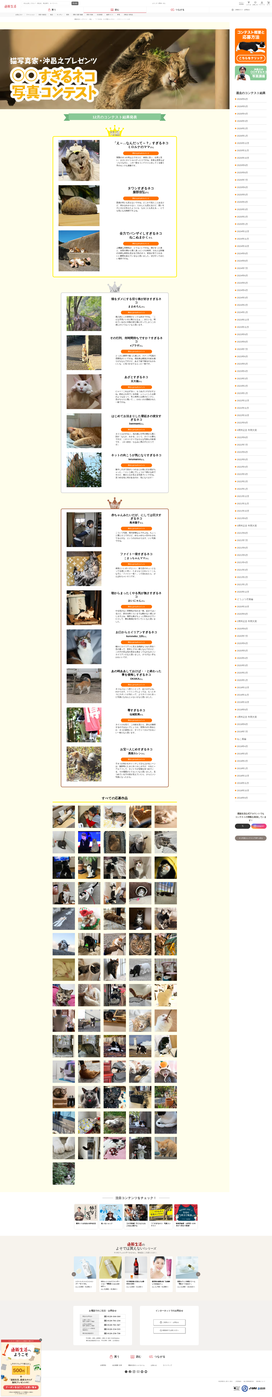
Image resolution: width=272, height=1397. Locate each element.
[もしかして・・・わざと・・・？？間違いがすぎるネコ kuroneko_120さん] (140, 1071)
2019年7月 (242, 731)
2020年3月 (242, 665)
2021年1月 (242, 584)
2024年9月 (242, 253)
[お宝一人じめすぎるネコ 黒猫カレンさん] (84, 764)
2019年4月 (242, 746)
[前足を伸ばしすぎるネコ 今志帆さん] (166, 842)
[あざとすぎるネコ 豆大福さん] (84, 391)
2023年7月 (242, 349)
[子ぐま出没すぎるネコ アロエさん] (166, 919)
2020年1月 (242, 680)
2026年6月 (242, 99)
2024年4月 (242, 290)
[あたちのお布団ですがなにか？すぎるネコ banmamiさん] (89, 1122)
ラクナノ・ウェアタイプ (160, 1281)
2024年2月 (242, 305)
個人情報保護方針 (249, 1381)
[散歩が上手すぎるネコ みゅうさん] (89, 893)
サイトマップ (167, 1365)
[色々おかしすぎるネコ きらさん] (89, 970)
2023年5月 (242, 364)
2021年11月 (243, 503)
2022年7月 (242, 444)
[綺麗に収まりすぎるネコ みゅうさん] (166, 893)
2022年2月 (242, 481)
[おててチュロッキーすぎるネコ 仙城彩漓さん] (166, 1122)
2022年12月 (243, 400)
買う (54, 10)
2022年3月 (242, 474)
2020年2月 (242, 672)
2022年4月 (242, 467)
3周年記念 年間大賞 (247, 525)
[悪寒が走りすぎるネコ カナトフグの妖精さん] (64, 1046)
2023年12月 (243, 319)
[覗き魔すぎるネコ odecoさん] (64, 842)
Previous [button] (74, 1274)
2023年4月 (242, 371)
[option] (85, 1274)
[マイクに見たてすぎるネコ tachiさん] (166, 1046)
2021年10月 (243, 511)
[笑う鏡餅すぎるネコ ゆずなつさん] (166, 1071)
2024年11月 (243, 239)
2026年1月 (242, 136)
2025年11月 (243, 150)
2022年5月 (242, 459)
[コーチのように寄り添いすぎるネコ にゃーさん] (89, 842)
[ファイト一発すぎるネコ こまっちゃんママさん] (84, 568)
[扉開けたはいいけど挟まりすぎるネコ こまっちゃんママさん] (115, 1020)
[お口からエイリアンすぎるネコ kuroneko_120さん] (84, 646)
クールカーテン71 (132, 1281)
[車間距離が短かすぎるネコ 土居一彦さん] (140, 970)
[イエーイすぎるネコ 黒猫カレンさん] (115, 1122)
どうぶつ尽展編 (245, 599)
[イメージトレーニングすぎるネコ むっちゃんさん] (64, 868)
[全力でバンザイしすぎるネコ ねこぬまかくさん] (79, 250)
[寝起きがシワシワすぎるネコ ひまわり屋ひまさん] (64, 995)
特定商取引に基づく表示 (225, 1381)
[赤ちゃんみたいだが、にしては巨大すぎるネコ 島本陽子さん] (84, 529)
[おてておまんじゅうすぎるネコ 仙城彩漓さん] (64, 1148)
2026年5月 (242, 106)
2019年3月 (242, 753)
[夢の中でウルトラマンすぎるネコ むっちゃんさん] (115, 868)
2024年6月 (242, 275)
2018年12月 (243, 775)
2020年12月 (243, 592)
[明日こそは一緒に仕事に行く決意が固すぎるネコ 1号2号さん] (115, 1071)
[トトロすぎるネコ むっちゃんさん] (89, 868)
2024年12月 (243, 231)
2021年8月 (242, 533)
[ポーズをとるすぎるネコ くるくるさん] (64, 893)
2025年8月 (242, 172)
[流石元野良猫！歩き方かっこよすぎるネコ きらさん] (115, 970)
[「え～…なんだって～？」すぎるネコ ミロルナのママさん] (79, 160)
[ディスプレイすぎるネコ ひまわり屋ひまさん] (64, 1097)
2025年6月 (242, 187)
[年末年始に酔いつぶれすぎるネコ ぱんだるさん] (115, 1148)
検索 (75, 3)
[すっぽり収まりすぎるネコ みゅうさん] (140, 893)
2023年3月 (242, 378)
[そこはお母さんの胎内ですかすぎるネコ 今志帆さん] (115, 842)
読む (117, 10)
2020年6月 (242, 643)
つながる (180, 10)
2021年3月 (242, 570)
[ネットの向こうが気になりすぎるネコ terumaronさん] (84, 469)
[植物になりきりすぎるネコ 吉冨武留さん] (64, 1173)
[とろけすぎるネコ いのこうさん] (166, 817)
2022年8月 (242, 437)
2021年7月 (242, 540)
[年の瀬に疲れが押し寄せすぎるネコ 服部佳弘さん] (115, 1046)
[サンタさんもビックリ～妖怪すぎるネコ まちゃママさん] (89, 919)
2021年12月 (243, 496)
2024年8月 (242, 261)
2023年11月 (243, 327)
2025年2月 (242, 216)
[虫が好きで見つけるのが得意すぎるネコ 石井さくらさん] (140, 868)
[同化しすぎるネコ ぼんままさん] (115, 1097)
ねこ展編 (241, 739)
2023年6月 (242, 356)
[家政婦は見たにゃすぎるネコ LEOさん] (64, 1071)
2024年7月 (242, 268)
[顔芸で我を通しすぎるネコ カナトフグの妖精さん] (89, 1046)
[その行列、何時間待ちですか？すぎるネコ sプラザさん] (84, 352)
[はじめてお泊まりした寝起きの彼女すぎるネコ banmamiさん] (84, 430)
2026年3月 (242, 121)
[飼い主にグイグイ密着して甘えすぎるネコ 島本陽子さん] (89, 817)
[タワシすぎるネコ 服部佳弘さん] (79, 205)
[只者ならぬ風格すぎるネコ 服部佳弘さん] (140, 1046)
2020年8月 (242, 628)
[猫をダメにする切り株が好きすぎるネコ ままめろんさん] (84, 313)
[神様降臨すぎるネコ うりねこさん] (140, 1148)
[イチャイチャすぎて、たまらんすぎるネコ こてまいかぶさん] (64, 970)
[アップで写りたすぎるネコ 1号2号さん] (140, 1097)
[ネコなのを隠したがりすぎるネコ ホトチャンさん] (64, 1122)
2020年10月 (243, 606)
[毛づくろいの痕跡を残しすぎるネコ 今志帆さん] (140, 842)
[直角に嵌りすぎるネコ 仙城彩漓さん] (140, 1122)
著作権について (260, 1381)
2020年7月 (242, 636)
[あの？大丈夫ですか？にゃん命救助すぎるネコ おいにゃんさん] (115, 944)
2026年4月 (242, 113)
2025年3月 (242, 209)
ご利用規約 (238, 1381)
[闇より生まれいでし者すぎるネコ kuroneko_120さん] (166, 868)
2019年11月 (243, 695)
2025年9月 (242, 165)
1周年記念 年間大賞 (247, 717)
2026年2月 (242, 128)
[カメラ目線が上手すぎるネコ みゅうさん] (115, 893)
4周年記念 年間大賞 (247, 430)
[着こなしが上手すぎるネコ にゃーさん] (64, 817)
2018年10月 (243, 790)
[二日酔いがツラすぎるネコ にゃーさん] (89, 995)
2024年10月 (243, 246)
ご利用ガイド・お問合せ (242, 10)
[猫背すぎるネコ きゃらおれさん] (166, 995)
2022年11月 (243, 408)
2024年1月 (242, 312)
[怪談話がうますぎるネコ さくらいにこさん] (140, 919)
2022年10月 (243, 415)
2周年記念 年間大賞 (247, 621)
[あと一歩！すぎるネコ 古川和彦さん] (115, 919)
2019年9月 (242, 709)
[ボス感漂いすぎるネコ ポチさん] (140, 944)
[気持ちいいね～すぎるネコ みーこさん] (64, 1020)
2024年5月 (242, 283)
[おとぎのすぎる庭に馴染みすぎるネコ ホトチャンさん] (166, 1097)
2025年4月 (242, 202)
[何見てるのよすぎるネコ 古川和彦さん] (89, 1071)
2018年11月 (243, 783)
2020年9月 (242, 614)
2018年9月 (242, 798)
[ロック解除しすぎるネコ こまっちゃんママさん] (89, 944)
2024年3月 (242, 297)
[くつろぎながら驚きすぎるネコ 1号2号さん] (115, 817)
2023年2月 (242, 386)
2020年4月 (242, 658)
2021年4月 (242, 562)
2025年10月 (243, 158)
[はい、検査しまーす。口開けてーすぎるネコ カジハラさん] (89, 1097)
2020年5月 (242, 650)
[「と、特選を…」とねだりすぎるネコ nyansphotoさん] (64, 944)
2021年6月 (242, 547)
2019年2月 (242, 761)
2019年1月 (242, 768)
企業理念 (103, 1365)
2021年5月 (242, 555)
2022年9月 (242, 422)
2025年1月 (242, 224)
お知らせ (154, 1365)
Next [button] (198, 1274)
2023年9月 (242, 334)
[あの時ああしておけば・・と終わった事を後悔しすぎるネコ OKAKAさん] (84, 685)
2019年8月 (242, 724)
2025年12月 (243, 143)
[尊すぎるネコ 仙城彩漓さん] (84, 724)
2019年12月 (243, 687)
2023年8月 (242, 341)
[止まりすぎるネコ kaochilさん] (64, 919)
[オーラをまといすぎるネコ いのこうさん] (140, 817)
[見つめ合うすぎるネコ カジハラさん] (166, 944)
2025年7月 (242, 180)
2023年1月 (242, 393)
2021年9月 (242, 518)
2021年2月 (242, 577)
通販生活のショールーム (136, 1365)
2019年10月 (243, 702)
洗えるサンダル (106, 1281)
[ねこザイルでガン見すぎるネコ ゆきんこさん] (115, 995)
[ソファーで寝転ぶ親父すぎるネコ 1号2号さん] (140, 1020)
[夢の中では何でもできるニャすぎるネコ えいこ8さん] (140, 995)
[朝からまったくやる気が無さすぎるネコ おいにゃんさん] (84, 607)
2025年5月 (242, 194)
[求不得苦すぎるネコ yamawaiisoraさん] (166, 970)
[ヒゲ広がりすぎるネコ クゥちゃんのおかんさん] (166, 1020)
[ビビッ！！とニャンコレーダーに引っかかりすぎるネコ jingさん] (89, 1020)
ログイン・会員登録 (242, 3)
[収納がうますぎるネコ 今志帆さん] (89, 1148)
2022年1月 (242, 489)
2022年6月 (242, 452)
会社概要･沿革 (117, 1365)
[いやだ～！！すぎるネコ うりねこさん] (166, 1148)
